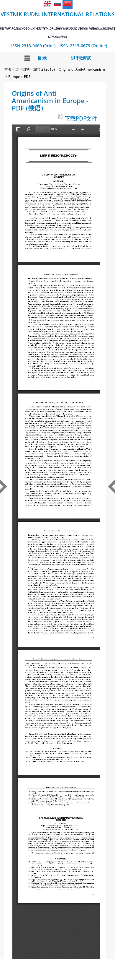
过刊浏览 (81, 58)
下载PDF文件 (81, 118)
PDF (27, 76)
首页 (8, 69)
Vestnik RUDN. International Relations (57, 25)
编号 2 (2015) (44, 69)
